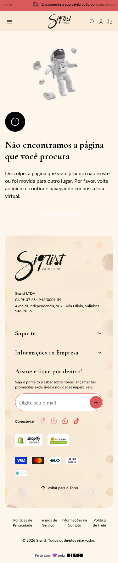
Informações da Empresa (46, 352)
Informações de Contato (74, 522)
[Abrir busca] (92, 21)
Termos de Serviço (48, 522)
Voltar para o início (59, 214)
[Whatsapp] (65, 421)
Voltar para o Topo (63, 487)
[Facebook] (42, 421)
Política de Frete (99, 522)
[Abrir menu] (22, 21)
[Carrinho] (60, 21)
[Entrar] (101, 21)
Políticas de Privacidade (22, 522)
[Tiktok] (76, 421)
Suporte (25, 333)
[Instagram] (54, 421)
